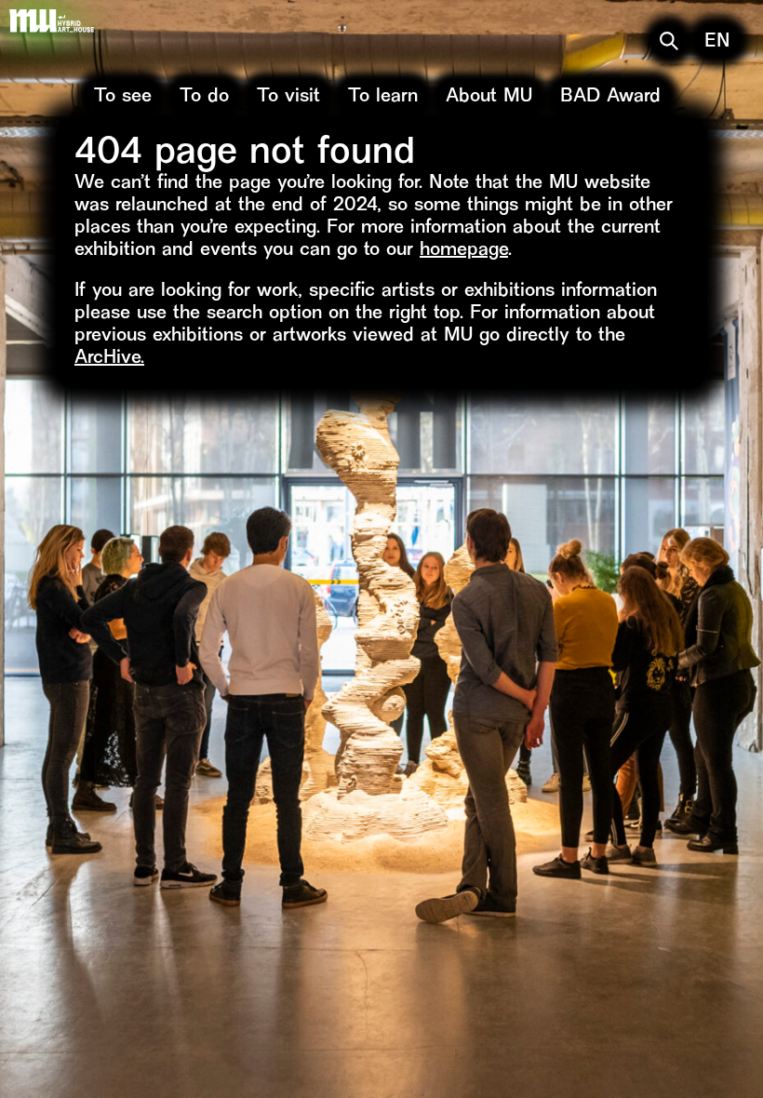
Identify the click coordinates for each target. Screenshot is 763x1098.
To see (123, 97)
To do (204, 97)
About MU (489, 97)
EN (717, 42)
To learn (383, 97)
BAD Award (610, 97)
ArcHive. (109, 359)
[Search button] (669, 41)
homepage (464, 251)
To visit (288, 97)
